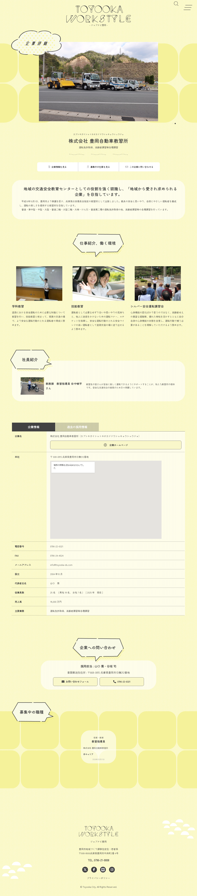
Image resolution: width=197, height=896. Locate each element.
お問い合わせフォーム (77, 681)
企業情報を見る (59, 166)
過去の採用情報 (77, 427)
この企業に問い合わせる (141, 166)
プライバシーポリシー (98, 878)
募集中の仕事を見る (100, 166)
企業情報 (33, 427)
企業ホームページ (118, 445)
